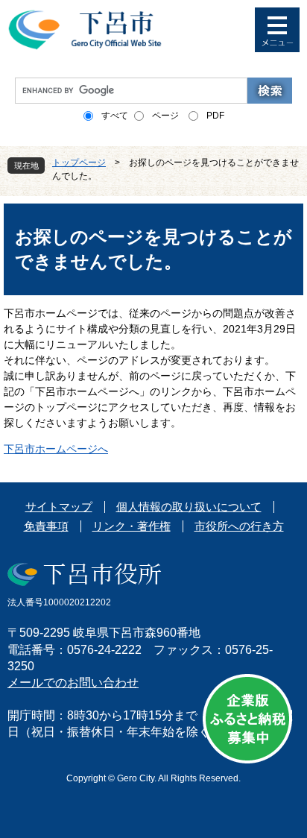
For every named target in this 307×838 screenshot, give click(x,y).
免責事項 (46, 526)
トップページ (79, 162)
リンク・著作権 (131, 526)
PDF (215, 115)
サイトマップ (58, 506)
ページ (165, 115)
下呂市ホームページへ (56, 449)
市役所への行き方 (239, 526)
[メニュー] (277, 29)
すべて (114, 115)
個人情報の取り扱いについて (189, 506)
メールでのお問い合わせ (73, 682)
